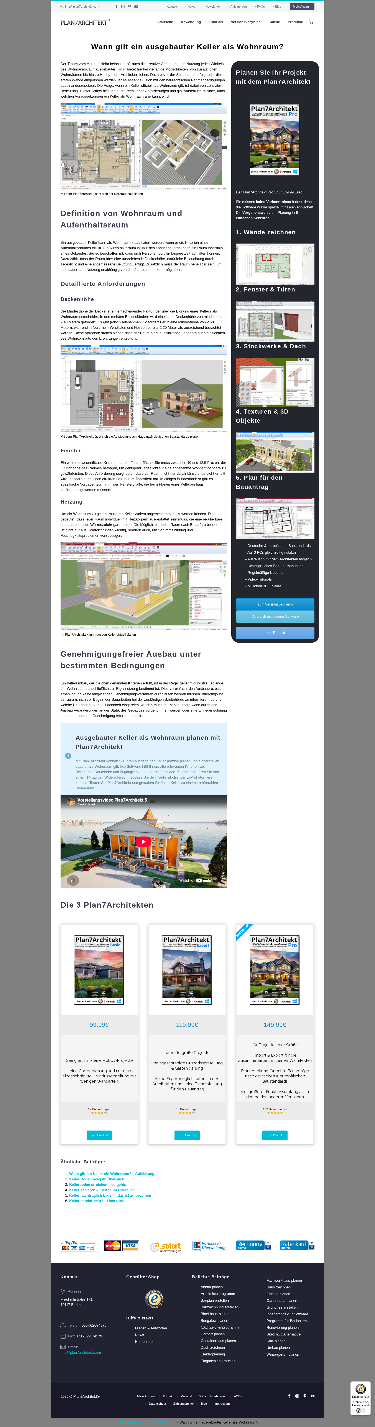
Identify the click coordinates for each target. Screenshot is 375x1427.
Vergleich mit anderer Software (275, 616)
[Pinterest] (129, 6)
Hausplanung (138, 1422)
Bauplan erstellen (215, 1300)
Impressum (222, 1403)
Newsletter (213, 6)
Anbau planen (212, 1287)
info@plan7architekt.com (82, 6)
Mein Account (302, 6)
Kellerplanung (164, 1422)
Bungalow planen (214, 1321)
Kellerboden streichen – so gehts (97, 1185)
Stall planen (275, 1341)
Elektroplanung (213, 1354)
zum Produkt (275, 633)
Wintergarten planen (282, 1354)
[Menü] (368, 1384)
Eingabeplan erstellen (218, 1361)
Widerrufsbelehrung (213, 1396)
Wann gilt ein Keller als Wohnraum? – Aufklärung (111, 1174)
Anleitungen (238, 6)
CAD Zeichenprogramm (220, 1327)
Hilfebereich (144, 1342)
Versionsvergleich (246, 22)
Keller (121, 69)
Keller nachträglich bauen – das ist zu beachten (110, 1195)
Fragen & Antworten (151, 1328)
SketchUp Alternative (283, 1334)
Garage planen (278, 1294)
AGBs (238, 1396)
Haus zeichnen (278, 1287)
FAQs (261, 6)
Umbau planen (278, 1348)
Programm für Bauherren (286, 1321)
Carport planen (213, 1334)
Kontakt (172, 6)
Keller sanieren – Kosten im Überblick (102, 1190)
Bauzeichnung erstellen (219, 1307)
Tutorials (216, 22)
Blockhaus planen (215, 1314)
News (191, 6)
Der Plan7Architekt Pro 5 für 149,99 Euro (269, 192)
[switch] (360, 1410)
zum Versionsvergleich (275, 604)
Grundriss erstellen (282, 1307)
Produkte (295, 22)
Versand (186, 1396)
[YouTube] (136, 6)
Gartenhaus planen (281, 1301)
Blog (278, 6)
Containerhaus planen (218, 1341)
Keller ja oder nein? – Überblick (96, 1201)
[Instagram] (123, 6)
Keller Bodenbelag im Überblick (96, 1179)
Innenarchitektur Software (287, 1314)
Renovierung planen (282, 1328)
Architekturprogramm (218, 1294)
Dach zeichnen (213, 1347)
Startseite (165, 22)
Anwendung (191, 22)
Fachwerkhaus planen (284, 1280)
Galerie (274, 22)
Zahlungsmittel (183, 1403)
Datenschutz (157, 1403)
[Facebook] (116, 6)
